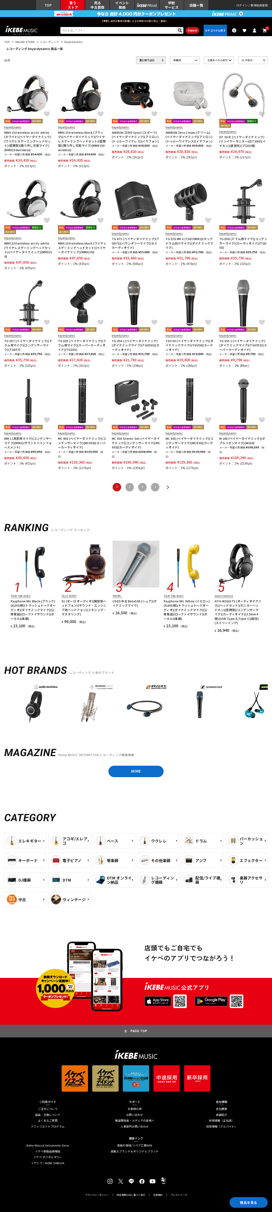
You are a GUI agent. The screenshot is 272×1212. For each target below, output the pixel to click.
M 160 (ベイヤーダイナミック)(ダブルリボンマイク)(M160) (242, 440)
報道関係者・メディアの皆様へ (134, 1120)
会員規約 (158, 1195)
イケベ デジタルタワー (47, 1157)
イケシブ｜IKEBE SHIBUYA (48, 1163)
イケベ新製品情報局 (47, 1151)
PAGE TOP (138, 1031)
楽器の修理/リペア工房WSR (134, 1145)
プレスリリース (179, 1195)
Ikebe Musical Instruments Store (47, 1145)
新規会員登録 (259, 5)
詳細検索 (192, 30)
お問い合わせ (134, 1115)
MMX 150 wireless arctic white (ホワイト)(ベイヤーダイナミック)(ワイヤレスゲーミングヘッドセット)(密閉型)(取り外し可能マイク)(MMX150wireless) (27, 141)
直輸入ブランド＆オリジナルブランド (135, 1151)
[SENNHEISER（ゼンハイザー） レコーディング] (199, 703)
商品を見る (248, 1202)
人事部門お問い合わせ (134, 1126)
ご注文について (48, 1109)
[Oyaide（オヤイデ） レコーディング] (144, 703)
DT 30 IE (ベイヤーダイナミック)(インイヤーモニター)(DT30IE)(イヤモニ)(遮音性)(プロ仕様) (242, 141)
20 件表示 (247, 60)
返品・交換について (47, 1115)
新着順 (177, 60)
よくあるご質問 (48, 1120)
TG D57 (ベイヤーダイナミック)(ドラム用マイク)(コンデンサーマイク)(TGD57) (28, 345)
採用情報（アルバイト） (221, 1126)
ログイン (242, 5)
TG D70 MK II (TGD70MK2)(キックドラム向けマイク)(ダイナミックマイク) (189, 243)
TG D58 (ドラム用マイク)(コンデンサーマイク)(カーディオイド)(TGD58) (243, 243)
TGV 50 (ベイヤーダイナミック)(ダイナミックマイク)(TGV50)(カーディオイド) (189, 345)
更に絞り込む (147, 60)
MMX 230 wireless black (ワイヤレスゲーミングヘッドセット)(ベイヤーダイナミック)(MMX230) (82, 247)
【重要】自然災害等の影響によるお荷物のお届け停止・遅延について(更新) (136, 21)
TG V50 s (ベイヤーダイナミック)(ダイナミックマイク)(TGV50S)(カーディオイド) (135, 345)
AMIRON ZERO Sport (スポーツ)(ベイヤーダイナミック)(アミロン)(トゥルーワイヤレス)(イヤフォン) (135, 136)
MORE (136, 771)
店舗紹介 (221, 1115)
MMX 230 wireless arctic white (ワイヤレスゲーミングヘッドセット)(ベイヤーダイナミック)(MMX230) (28, 249)
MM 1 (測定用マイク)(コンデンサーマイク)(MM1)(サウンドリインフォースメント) (28, 442)
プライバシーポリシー (97, 1195)
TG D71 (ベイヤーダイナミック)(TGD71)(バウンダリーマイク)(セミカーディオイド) (135, 243)
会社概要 (221, 1109)
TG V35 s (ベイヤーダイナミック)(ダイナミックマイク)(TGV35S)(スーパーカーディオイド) (243, 345)
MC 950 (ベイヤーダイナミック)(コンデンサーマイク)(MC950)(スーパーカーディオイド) (82, 442)
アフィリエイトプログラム (48, 1126)
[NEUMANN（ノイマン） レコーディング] (89, 703)
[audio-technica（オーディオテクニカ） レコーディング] (34, 703)
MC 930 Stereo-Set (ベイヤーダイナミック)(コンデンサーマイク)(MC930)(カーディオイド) (136, 442)
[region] (136, 705)
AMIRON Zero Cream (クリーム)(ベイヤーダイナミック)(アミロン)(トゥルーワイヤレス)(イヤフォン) (189, 136)
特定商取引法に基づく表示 (131, 1195)
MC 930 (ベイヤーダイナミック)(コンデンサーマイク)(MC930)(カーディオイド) (189, 442)
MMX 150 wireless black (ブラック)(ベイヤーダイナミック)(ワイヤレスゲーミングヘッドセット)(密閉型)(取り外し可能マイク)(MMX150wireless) (82, 141)
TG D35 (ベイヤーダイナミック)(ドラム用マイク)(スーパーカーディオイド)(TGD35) (82, 345)
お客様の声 (135, 1109)
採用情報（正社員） (221, 1120)
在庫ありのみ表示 (217, 60)
